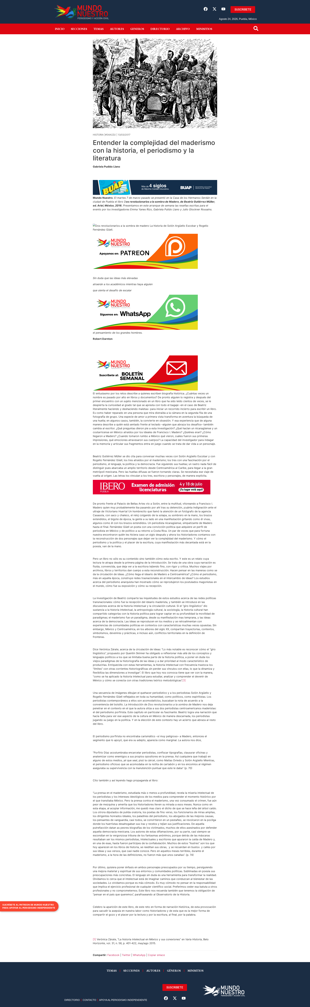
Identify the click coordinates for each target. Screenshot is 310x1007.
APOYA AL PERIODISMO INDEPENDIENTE (123, 1000)
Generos (137, 29)
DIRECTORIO (160, 29)
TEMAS (112, 970)
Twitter (126, 955)
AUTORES (153, 970)
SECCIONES (131, 970)
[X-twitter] (214, 9)
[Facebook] (206, 9)
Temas (98, 29)
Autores (117, 29)
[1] (184, 680)
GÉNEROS (174, 970)
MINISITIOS (204, 29)
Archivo (183, 29)
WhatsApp (139, 955)
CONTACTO (89, 1000)
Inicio (59, 29)
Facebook (113, 955)
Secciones (79, 29)
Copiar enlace (156, 955)
